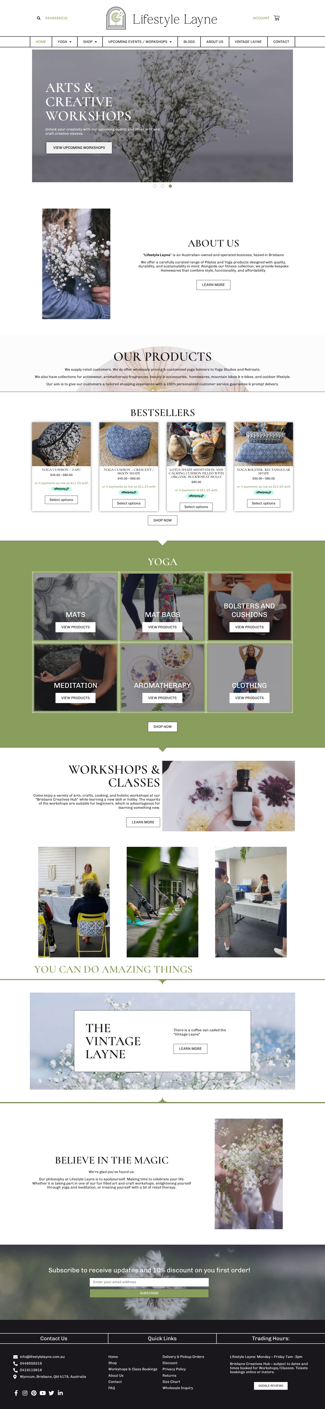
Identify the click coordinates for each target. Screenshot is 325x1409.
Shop (87, 42)
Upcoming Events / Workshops (137, 42)
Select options (61, 500)
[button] (38, 18)
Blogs (189, 42)
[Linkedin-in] (60, 1393)
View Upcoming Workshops (79, 148)
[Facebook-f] (16, 1393)
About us (214, 42)
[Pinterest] (33, 1393)
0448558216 (56, 18)
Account (261, 18)
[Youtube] (42, 1393)
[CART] (274, 18)
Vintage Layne (248, 42)
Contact (281, 42)
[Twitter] (51, 1393)
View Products (75, 627)
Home (41, 42)
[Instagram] (25, 1393)
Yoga (62, 42)
